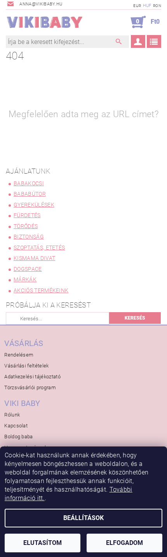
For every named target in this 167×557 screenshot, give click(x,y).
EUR (137, 6)
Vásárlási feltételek (26, 366)
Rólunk (12, 415)
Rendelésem (18, 355)
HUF (147, 5)
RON (157, 6)
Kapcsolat (16, 426)
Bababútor (30, 194)
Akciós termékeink (41, 290)
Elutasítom (42, 542)
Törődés (26, 226)
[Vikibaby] (45, 22)
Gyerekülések (34, 205)
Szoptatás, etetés (39, 247)
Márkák (25, 279)
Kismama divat (34, 258)
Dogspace (28, 269)
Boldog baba (18, 436)
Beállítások (83, 518)
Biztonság (29, 237)
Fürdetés (27, 215)
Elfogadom (124, 542)
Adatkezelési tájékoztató (32, 377)
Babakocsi (29, 183)
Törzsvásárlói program (30, 387)
